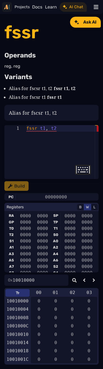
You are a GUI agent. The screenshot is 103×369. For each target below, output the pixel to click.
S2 (55, 266)
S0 (55, 235)
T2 (11, 235)
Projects (22, 7)
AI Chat (76, 7)
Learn (51, 7)
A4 (55, 254)
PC (11, 197)
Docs (37, 7)
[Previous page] (84, 280)
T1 (56, 228)
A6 (55, 260)
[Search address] (74, 280)
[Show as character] (17, 293)
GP (11, 222)
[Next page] (94, 280)
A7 (11, 266)
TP (55, 222)
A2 (55, 247)
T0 (11, 228)
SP (55, 216)
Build (19, 186)
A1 (11, 247)
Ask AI (89, 22)
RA (11, 216)
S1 (11, 241)
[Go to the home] (7, 7)
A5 (11, 260)
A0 (55, 241)
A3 (11, 254)
